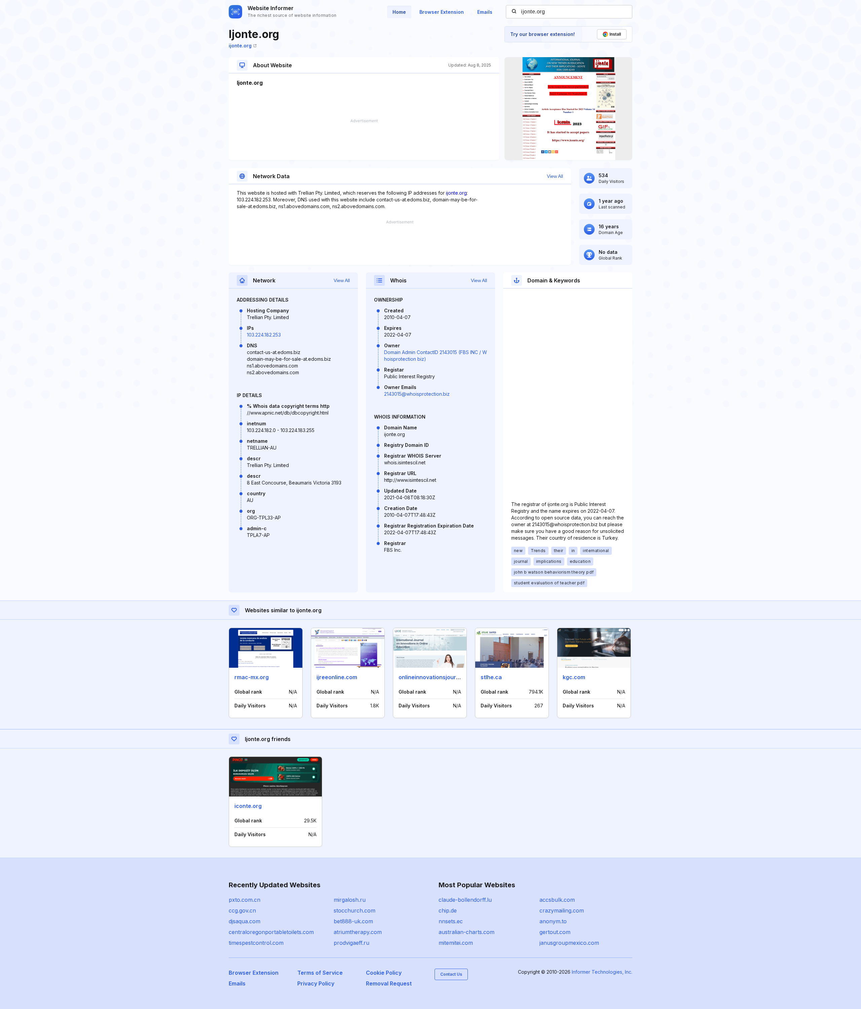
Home (399, 12)
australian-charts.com (466, 932)
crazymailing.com (561, 910)
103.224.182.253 (264, 335)
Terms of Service (320, 972)
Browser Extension (441, 12)
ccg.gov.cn (242, 910)
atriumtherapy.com (358, 932)
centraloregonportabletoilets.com (271, 932)
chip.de (448, 910)
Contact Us (451, 974)
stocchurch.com (354, 910)
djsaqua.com (244, 921)
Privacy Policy (315, 983)
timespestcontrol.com (256, 942)
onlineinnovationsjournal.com (438, 677)
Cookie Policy (384, 972)
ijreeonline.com (336, 677)
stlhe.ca (491, 677)
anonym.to (553, 921)
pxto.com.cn (244, 899)
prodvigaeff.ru (351, 942)
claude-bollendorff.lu (465, 899)
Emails (484, 12)
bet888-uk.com (353, 921)
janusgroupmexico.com (569, 942)
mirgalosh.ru (350, 899)
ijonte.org (240, 45)
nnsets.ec (451, 921)
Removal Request (389, 983)
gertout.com (554, 932)
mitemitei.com (456, 942)
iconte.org (248, 806)
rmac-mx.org (251, 677)
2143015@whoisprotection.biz (417, 394)
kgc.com (574, 677)
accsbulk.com (557, 899)
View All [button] (555, 176)
